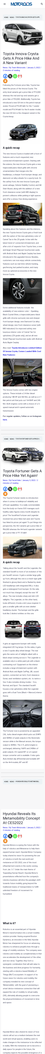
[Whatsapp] (15, 76)
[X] (10, 76)
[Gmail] (20, 76)
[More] (5, 81)
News (5, 67)
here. (5, 420)
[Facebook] (5, 76)
